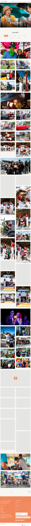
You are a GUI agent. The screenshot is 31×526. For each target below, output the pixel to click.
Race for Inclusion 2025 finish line (15, 479)
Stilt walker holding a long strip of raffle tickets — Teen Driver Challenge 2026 (23, 81)
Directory (13, 1)
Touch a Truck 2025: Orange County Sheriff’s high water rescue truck (8, 392)
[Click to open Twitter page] (21, 520)
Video (10, 35)
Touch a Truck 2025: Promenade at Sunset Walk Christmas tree (23, 403)
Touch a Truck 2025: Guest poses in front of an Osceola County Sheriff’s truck (8, 337)
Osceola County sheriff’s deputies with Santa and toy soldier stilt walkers (23, 219)
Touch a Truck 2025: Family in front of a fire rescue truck (23, 363)
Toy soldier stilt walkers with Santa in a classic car (8, 126)
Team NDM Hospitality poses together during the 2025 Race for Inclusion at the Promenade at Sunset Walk (8, 446)
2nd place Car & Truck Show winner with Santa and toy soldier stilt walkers (8, 281)
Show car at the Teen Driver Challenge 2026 (23, 64)
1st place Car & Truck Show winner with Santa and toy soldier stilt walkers (8, 298)
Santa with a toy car (8, 136)
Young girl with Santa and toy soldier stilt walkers (23, 274)
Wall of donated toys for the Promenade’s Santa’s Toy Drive (23, 136)
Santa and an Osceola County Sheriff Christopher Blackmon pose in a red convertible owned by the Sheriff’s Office (8, 265)
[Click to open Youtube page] (23, 520)
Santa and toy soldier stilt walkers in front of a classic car (23, 115)
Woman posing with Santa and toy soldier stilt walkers (8, 248)
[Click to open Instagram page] (18, 520)
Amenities (21, 1)
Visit (1, 510)
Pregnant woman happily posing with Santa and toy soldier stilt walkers (23, 252)
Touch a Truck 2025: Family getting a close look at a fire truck (23, 341)
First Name (17, 502)
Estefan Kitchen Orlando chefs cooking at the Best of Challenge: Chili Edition (15, 462)
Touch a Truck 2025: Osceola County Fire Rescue (8, 364)
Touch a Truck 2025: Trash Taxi (23, 392)
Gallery (29, 1)
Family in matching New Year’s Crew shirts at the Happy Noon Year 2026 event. (15, 166)
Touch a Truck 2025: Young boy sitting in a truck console (23, 331)
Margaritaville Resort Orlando (6, 514)
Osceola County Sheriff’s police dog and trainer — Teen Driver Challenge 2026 (8, 64)
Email (16, 509)
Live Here (27, 1)
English (24, 525)
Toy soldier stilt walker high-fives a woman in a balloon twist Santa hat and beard (23, 197)
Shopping (15, 35)
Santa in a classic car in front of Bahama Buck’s (23, 126)
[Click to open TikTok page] (20, 520)
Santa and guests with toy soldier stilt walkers (23, 149)
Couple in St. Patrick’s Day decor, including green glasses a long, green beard (15, 50)
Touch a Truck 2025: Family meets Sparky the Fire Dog (23, 352)
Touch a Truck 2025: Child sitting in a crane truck (8, 430)
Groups (24, 1)
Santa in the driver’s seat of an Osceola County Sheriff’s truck (8, 226)
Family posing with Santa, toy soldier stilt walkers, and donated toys (8, 147)
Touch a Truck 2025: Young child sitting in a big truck (23, 441)
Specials (18, 1)
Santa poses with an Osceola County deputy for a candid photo (23, 235)
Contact (2, 507)
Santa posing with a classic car (8, 115)
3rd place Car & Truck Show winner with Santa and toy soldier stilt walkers (23, 296)
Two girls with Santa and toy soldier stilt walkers (8, 206)
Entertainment (24, 35)
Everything (6, 35)
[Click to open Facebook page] (16, 520)
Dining (19, 35)
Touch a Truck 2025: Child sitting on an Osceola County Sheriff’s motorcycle (23, 419)
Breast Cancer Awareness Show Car (15, 378)
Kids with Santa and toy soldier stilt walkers (8, 186)
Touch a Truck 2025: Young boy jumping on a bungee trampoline (8, 353)
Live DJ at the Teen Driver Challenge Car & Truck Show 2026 (8, 85)
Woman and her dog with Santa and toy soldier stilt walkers (23, 180)
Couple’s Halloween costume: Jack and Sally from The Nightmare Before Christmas (15, 317)
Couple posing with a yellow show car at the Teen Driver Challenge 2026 (8, 75)
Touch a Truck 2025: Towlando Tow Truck (8, 403)
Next (29, 491)
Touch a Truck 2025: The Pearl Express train (8, 413)
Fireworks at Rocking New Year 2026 (15, 101)
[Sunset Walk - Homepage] (4, 1)
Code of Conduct (3, 512)
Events (16, 1)
